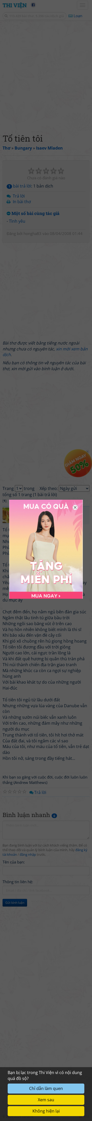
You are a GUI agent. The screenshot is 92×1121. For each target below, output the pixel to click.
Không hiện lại (46, 1111)
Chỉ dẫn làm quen (46, 1088)
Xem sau (46, 1100)
